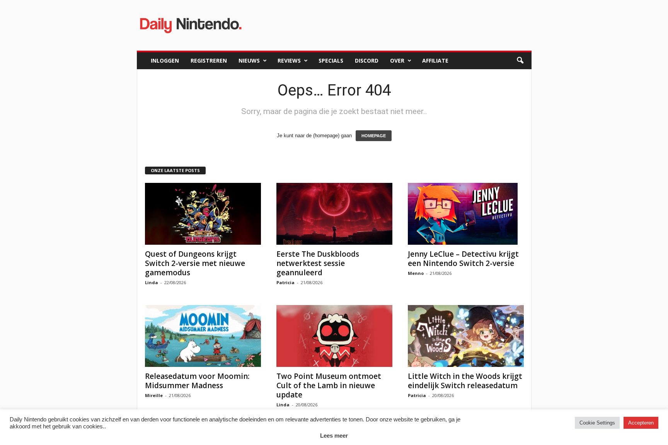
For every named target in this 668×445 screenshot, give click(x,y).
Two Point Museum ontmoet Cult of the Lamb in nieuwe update (328, 385)
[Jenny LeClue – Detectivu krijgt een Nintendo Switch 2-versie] (466, 214)
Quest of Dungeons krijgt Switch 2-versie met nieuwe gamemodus (195, 263)
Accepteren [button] (641, 423)
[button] (519, 60)
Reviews (289, 60)
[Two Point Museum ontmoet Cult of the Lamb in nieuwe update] (334, 336)
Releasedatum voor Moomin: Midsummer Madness (197, 380)
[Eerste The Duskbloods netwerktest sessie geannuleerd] (334, 214)
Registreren (209, 60)
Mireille (154, 395)
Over (397, 60)
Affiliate (435, 60)
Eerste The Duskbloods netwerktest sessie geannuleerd (317, 263)
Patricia (285, 282)
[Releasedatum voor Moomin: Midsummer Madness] (203, 336)
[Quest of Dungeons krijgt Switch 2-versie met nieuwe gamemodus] (203, 214)
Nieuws (249, 60)
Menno (416, 273)
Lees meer (334, 435)
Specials (331, 60)
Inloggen (165, 60)
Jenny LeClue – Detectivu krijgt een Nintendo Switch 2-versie (463, 258)
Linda (151, 282)
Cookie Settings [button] (597, 423)
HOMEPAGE (373, 135)
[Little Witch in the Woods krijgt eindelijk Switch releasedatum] (466, 336)
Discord (366, 60)
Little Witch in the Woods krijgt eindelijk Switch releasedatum (465, 380)
